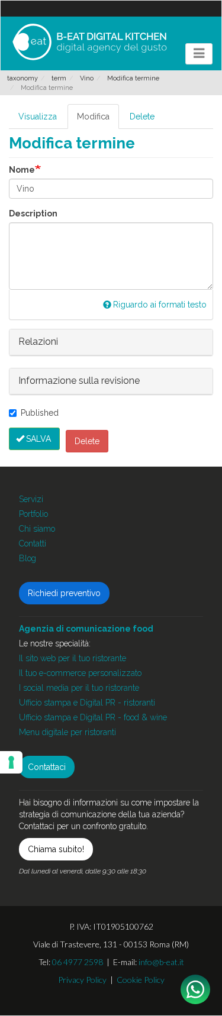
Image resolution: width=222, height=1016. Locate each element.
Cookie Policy (141, 980)
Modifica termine (133, 78)
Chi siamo (37, 528)
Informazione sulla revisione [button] (79, 380)
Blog (27, 558)
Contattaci (47, 767)
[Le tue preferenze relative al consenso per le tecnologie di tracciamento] (11, 762)
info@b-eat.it (161, 962)
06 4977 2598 (77, 962)
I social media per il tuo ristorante (79, 688)
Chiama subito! (56, 849)
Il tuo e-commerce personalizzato (80, 673)
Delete (142, 116)
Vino (87, 78)
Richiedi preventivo (64, 593)
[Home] (89, 42)
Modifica (93, 116)
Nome (22, 169)
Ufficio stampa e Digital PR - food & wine (93, 717)
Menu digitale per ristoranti (67, 732)
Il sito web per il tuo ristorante (72, 658)
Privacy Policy (82, 980)
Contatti (32, 543)
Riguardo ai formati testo (160, 304)
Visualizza (37, 116)
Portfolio (33, 514)
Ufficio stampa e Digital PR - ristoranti (87, 702)
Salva (38, 439)
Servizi (31, 499)
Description (33, 213)
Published (40, 413)
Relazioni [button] (38, 341)
